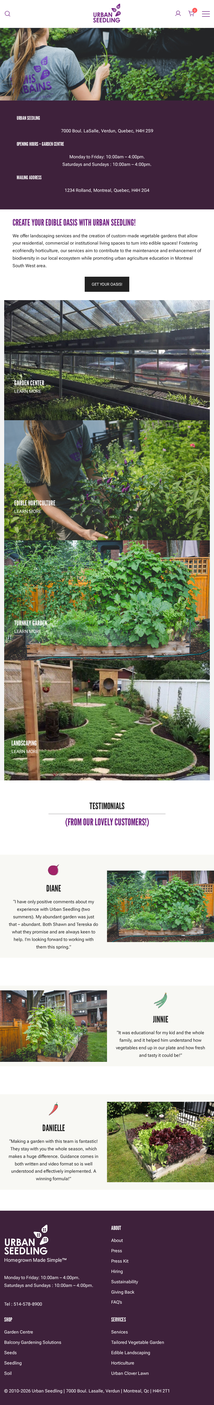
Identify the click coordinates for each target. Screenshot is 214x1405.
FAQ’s (116, 1302)
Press (116, 1250)
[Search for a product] (7, 14)
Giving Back (122, 1292)
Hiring (117, 1271)
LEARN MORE (27, 391)
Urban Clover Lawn (130, 1373)
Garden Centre (18, 1332)
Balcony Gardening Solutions (32, 1342)
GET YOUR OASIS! (107, 284)
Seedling (13, 1363)
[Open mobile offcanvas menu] (206, 14)
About (117, 1240)
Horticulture (122, 1363)
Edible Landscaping (130, 1352)
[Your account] (178, 14)
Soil (8, 1373)
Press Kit (119, 1261)
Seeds (10, 1352)
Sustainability (124, 1281)
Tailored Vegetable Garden (137, 1342)
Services (119, 1332)
